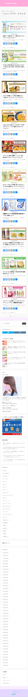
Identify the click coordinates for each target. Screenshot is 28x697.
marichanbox (6, 473)
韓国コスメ (6, 536)
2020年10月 (6, 618)
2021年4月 (6, 602)
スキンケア (6, 492)
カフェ (5, 484)
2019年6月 (6, 657)
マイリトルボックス (8, 514)
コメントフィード (6, 680)
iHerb (5, 470)
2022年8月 (6, 574)
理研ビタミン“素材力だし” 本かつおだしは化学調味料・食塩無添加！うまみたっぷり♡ (17, 347)
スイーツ (6, 489)
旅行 (5, 525)
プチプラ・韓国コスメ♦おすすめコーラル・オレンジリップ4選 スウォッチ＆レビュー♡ (17, 341)
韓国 (5, 533)
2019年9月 (6, 648)
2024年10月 (6, 552)
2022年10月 (6, 572)
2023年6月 (6, 563)
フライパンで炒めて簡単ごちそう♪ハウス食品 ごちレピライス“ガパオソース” (17, 358)
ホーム (3, 11)
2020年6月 (6, 629)
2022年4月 (6, 580)
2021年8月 (6, 591)
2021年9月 (6, 588)
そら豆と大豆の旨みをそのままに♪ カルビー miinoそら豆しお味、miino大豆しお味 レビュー (14, 448)
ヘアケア (6, 511)
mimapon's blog (16, 691)
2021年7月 (6, 594)
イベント (6, 481)
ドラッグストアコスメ (8, 495)
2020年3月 (6, 638)
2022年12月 (6, 569)
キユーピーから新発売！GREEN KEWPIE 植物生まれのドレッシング (16, 352)
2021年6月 (6, 596)
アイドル (6, 478)
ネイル (5, 498)
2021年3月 (6, 605)
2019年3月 (6, 665)
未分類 (5, 528)
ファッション (6, 500)
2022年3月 (6, 583)
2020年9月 (6, 621)
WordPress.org (6, 683)
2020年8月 (6, 624)
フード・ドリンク (7, 47)
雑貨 (5, 531)
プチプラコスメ (7, 509)
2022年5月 (6, 577)
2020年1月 (6, 640)
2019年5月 (6, 659)
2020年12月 (6, 613)
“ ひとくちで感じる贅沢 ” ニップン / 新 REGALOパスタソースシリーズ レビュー (14, 460)
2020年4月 (6, 635)
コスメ (5, 487)
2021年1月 (6, 610)
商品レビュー (13, 47)
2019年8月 (6, 651)
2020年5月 (6, 632)
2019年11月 (6, 646)
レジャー (6, 517)
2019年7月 (6, 654)
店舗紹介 (6, 522)
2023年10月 (6, 558)
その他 (5, 476)
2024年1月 (6, 555)
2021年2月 (6, 607)
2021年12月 (6, 585)
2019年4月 (6, 662)
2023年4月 (6, 566)
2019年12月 (6, 643)
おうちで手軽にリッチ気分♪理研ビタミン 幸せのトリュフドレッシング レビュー (14, 452)
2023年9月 (6, 561)
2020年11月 (6, 616)
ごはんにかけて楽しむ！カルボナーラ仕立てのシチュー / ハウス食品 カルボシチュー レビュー (14, 456)
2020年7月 (6, 626)
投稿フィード (5, 677)
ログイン (4, 674)
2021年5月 (6, 599)
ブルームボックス (7, 506)
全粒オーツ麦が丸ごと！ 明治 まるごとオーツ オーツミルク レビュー (14, 444)
